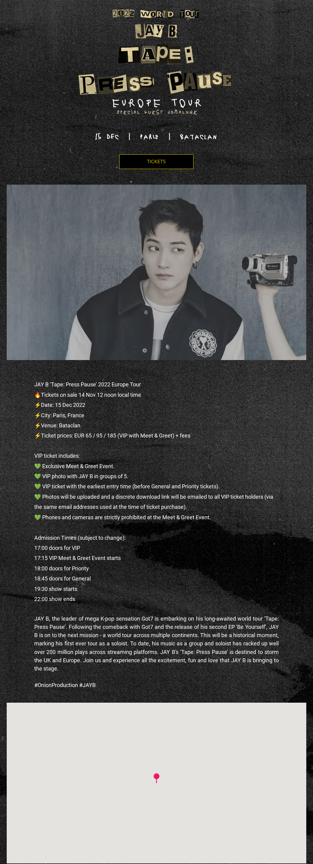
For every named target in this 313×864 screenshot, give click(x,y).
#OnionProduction (56, 685)
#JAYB (87, 685)
